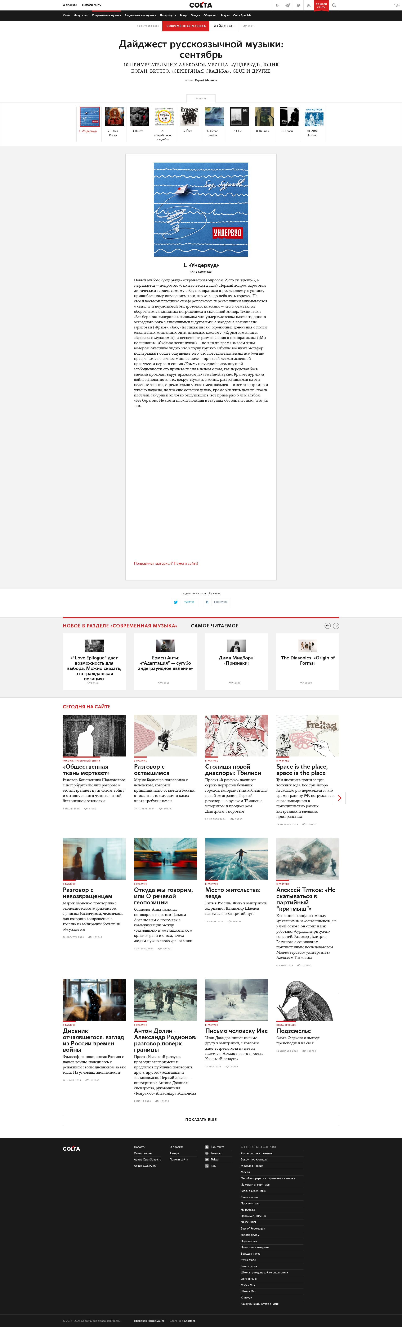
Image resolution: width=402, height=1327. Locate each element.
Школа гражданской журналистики (264, 1272)
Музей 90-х (248, 1285)
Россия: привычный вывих (81, 761)
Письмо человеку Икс (236, 1031)
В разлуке (140, 761)
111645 (95, 1080)
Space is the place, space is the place (302, 770)
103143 (168, 809)
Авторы (174, 1153)
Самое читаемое (214, 626)
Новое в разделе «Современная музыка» (120, 626)
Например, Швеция (254, 1216)
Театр (183, 15)
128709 (311, 1051)
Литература (168, 15)
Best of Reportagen (253, 1228)
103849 (97, 937)
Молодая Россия (252, 1165)
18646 (237, 683)
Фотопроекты (143, 1153)
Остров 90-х (249, 1278)
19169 (166, 683)
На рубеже (248, 1209)
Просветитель (250, 1203)
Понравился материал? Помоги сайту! (166, 563)
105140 (307, 965)
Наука (225, 15)
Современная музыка (186, 26)
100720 (312, 824)
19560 (308, 683)
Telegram (216, 1153)
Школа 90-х (248, 1291)
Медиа (195, 15)
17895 (92, 809)
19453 (94, 683)
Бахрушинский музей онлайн (260, 1304)
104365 (237, 922)
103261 (167, 949)
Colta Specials (242, 15)
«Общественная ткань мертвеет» (86, 770)
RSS (213, 1165)
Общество (210, 15)
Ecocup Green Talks (253, 1191)
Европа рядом (250, 1234)
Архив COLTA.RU (145, 1165)
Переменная (249, 1241)
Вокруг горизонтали (254, 1159)
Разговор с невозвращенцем (87, 893)
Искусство (81, 15)
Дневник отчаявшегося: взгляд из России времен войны (93, 1040)
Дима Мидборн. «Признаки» (236, 661)
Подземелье (293, 1031)
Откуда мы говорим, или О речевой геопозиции (163, 896)
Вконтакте (217, 1147)
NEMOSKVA (248, 1222)
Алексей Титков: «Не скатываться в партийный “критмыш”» (305, 899)
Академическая (140, 15)
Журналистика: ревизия (256, 1153)
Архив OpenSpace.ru (147, 1159)
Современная (106, 15)
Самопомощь (249, 1197)
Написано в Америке (255, 1247)
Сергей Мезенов (206, 80)
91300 (234, 1067)
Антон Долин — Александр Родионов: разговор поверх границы (165, 1040)
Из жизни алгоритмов (255, 1184)
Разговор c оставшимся (151, 770)
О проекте (70, 5)
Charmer (189, 1320)
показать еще (201, 1120)
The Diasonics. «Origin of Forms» (308, 661)
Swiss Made (248, 1260)
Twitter (215, 1159)
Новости (139, 1147)
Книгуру (246, 1297)
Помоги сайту (91, 5)
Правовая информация (149, 1320)
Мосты (245, 1172)
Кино (66, 15)
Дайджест (223, 26)
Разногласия (249, 1266)
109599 (164, 1101)
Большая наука (250, 1253)
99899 (238, 819)
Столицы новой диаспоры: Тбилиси (233, 770)
